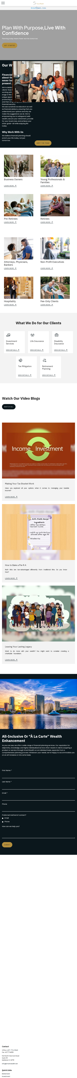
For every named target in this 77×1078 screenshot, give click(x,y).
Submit (7, 845)
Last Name (6, 782)
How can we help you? (11, 826)
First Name (6, 770)
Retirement (6, 1074)
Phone (4, 804)
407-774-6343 (12, 1050)
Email (4, 793)
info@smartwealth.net (10, 1064)
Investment (6, 1076)
